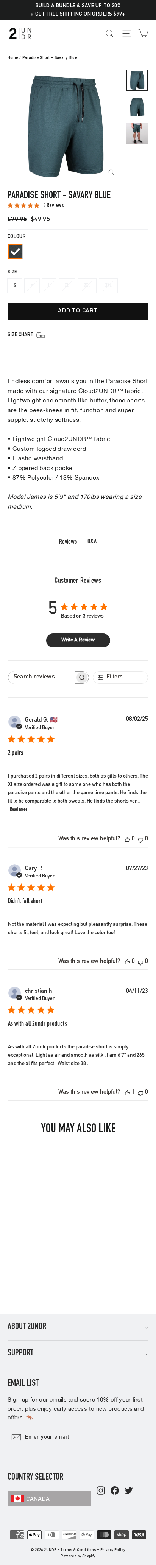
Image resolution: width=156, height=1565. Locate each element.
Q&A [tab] (92, 542)
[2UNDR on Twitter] (129, 1491)
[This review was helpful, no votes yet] (127, 839)
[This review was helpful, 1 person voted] (127, 1092)
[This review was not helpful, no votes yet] (140, 839)
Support (20, 1353)
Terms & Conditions (78, 1550)
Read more (18, 809)
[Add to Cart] (55, 1252)
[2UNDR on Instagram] (101, 1491)
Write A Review (78, 640)
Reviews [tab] (68, 542)
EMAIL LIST (23, 1383)
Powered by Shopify (78, 1556)
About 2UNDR (27, 1327)
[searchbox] (41, 677)
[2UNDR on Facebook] (115, 1491)
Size (12, 272)
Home (13, 58)
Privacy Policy (112, 1550)
